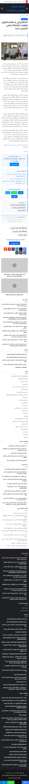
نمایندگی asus (24, 429)
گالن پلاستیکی (25, 424)
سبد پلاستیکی (25, 410)
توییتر (8, 192)
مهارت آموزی (22, 235)
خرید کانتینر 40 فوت (23, 400)
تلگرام (20, 192)
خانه (26, 15)
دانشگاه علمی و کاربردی (19, 231)
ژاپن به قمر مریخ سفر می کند (17, 178)
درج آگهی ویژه (24, 402)
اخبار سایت (21, 15)
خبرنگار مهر (20, 63)
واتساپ (14, 192)
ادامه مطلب (14, 164)
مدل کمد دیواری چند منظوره (21, 426)
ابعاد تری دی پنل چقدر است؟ (20, 513)
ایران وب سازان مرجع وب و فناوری (12, 145)
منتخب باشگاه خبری (22, 508)
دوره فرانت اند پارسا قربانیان (21, 408)
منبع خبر (26, 151)
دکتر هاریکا (25, 405)
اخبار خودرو (25, 384)
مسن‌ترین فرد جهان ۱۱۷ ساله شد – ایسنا (17, 545)
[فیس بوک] (24, 249)
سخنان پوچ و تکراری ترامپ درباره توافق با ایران (15, 528)
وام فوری (26, 437)
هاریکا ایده (25, 432)
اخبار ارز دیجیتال (24, 381)
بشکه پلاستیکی (24, 389)
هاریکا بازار (25, 434)
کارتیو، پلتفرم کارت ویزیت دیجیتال (20, 421)
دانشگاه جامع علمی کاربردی (18, 228)
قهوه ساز (26, 416)
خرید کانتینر (25, 397)
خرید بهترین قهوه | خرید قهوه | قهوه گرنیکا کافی (17, 394)
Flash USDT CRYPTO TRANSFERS (19, 376)
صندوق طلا (25, 413)
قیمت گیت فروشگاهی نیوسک (21, 418)
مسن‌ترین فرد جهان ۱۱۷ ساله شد (19, 543)
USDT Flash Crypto (23, 378)
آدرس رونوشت (14, 243)
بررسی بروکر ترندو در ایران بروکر (20, 386)
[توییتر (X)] (20, 249)
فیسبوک (14, 196)
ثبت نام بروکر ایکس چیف (22, 392)
